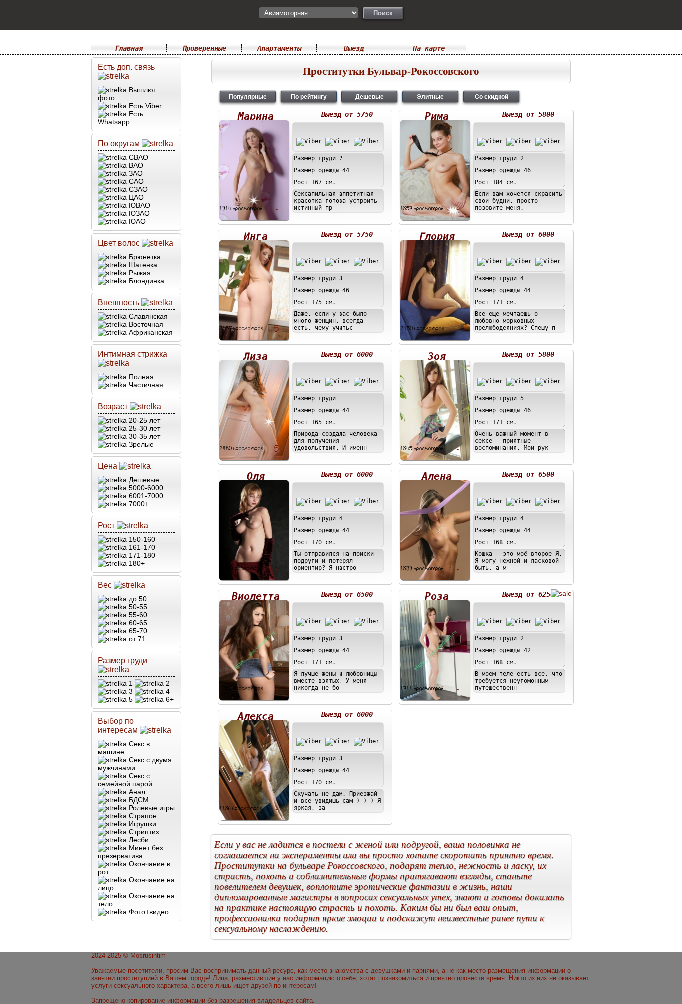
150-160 (141, 539)
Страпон (142, 816)
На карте (429, 48)
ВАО (135, 165)
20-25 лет (143, 420)
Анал (136, 792)
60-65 (137, 623)
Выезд (354, 48)
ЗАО (135, 173)
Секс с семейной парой (125, 780)
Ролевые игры (151, 808)
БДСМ (138, 800)
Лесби (138, 840)
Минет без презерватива (130, 852)
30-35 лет (143, 436)
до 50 (137, 599)
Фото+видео (148, 912)
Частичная (145, 385)
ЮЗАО (138, 213)
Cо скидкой (491, 96)
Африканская (150, 332)
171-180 (141, 555)
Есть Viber (144, 106)
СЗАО (137, 189)
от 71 (136, 639)
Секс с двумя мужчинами (135, 764)
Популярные (248, 96)
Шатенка (142, 265)
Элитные (430, 96)
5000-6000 (145, 488)
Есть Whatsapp (120, 118)
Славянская (147, 316)
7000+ (138, 504)
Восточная (145, 324)
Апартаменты (279, 48)
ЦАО (135, 197)
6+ (169, 699)
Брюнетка (144, 257)
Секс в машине (124, 748)
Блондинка (145, 281)
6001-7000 (145, 496)
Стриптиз (143, 832)
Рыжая (139, 273)
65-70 (137, 631)
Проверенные (204, 48)
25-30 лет (143, 428)
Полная (140, 377)
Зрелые (140, 444)
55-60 (137, 615)
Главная (129, 48)
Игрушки (141, 824)
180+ (136, 563)
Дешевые (143, 480)
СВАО (137, 157)
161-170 (141, 547)
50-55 (137, 607)
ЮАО (136, 221)
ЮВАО (138, 205)
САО (135, 181)
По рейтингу (309, 96)
